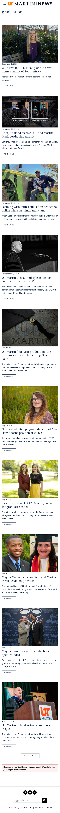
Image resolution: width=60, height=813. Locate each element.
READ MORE (9, 86)
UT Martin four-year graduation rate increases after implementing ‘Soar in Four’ (26, 355)
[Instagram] (35, 792)
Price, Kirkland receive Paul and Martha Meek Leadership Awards (28, 134)
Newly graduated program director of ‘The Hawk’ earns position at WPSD (29, 431)
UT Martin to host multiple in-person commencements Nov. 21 (27, 279)
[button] (44, 800)
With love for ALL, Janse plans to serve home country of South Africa (27, 69)
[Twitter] (30, 792)
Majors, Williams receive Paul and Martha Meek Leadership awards (29, 579)
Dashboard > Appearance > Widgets (33, 767)
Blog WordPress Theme (41, 807)
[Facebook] (25, 792)
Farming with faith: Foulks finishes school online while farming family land (29, 208)
